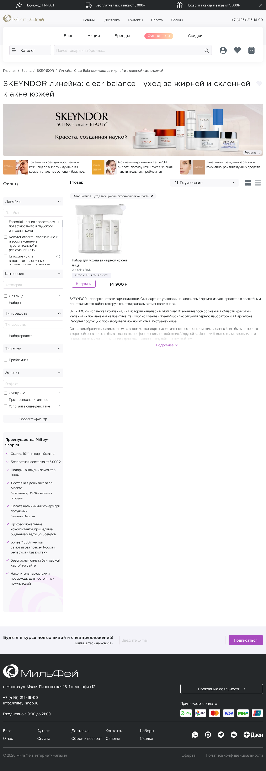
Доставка (112, 20)
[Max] (208, 734)
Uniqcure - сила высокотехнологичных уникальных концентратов (29, 260)
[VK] (233, 734)
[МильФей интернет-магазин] (23, 18)
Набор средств (20, 336)
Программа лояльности (219, 688)
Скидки (146, 738)
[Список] (258, 183)
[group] (44, 167)
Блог (7, 730)
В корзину (83, 283)
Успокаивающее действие (29, 406)
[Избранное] (237, 50)
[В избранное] (123, 208)
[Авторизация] (223, 50)
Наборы (15, 303)
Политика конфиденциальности (234, 755)
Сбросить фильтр (33, 419)
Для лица (16, 296)
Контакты (135, 20)
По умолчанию (191, 182)
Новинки (89, 20)
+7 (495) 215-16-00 (247, 20)
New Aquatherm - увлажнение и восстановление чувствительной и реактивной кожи (32, 243)
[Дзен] (253, 734)
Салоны (177, 20)
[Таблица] (248, 183)
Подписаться (245, 640)
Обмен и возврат (86, 738)
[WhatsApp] (195, 734)
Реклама (251, 152)
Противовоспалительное (28, 399)
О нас (8, 738)
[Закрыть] (261, 5)
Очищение (17, 393)
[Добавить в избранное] (259, 83)
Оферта (189, 755)
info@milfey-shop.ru (20, 702)
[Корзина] (251, 50)
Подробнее (165, 345)
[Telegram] (220, 734)
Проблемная (18, 360)
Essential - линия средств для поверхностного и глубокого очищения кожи (32, 226)
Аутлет (43, 730)
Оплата (157, 20)
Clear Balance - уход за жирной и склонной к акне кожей (113, 196)
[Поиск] (207, 50)
